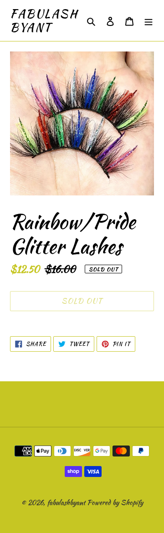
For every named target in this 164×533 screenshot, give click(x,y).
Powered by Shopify (115, 502)
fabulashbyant (44, 20)
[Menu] (148, 20)
